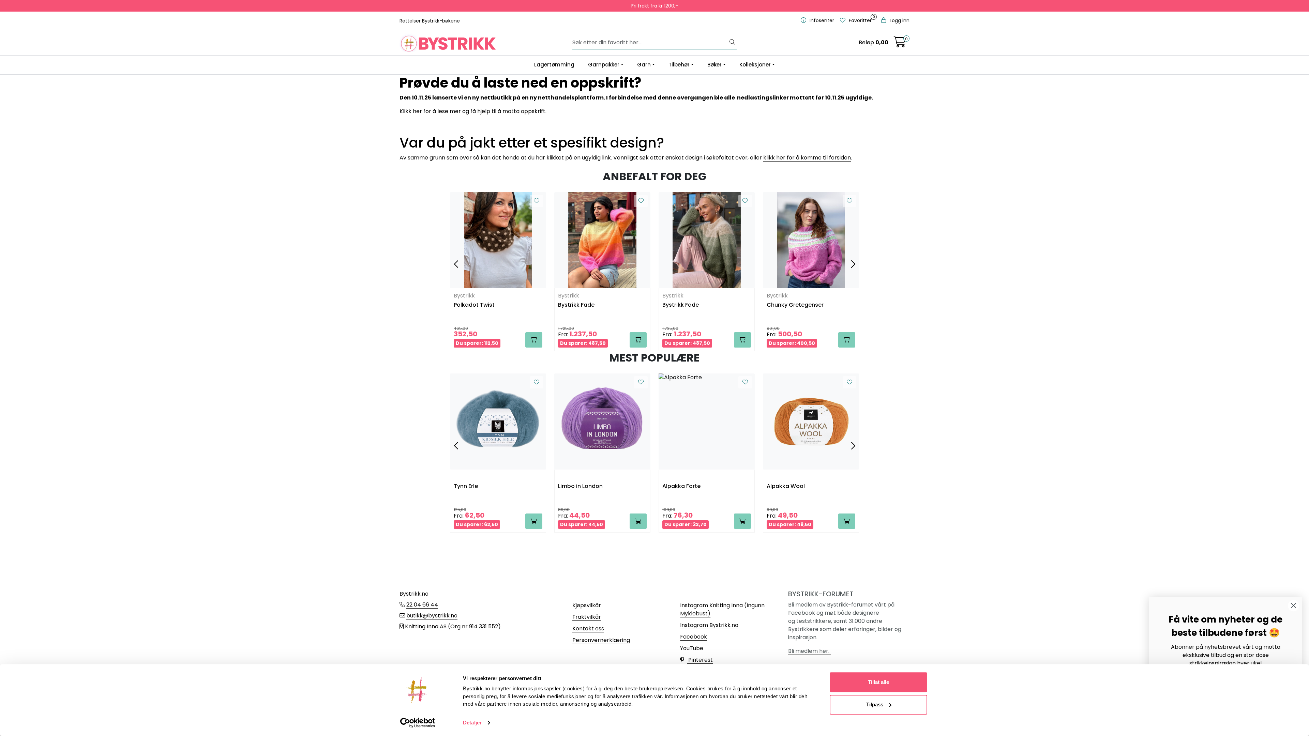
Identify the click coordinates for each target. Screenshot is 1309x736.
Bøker (714, 64)
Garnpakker (603, 64)
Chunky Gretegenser (795, 305)
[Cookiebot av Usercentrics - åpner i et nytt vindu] (418, 723)
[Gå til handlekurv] (900, 44)
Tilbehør (679, 64)
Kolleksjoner (755, 64)
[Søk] (732, 42)
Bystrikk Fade (576, 305)
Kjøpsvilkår (586, 605)
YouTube (691, 648)
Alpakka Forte (681, 486)
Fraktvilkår (586, 617)
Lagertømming (554, 64)
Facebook (693, 637)
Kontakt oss (588, 628)
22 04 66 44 (422, 605)
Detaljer (472, 722)
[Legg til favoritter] (536, 201)
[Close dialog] (1293, 606)
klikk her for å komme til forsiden (807, 158)
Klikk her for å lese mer (430, 111)
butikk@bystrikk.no (431, 615)
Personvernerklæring (601, 640)
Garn (644, 64)
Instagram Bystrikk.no (709, 625)
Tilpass (874, 704)
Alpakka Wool (786, 486)
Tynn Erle (466, 486)
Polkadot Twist (474, 305)
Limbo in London (580, 486)
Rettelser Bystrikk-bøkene (430, 20)
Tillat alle (878, 682)
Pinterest (700, 660)
